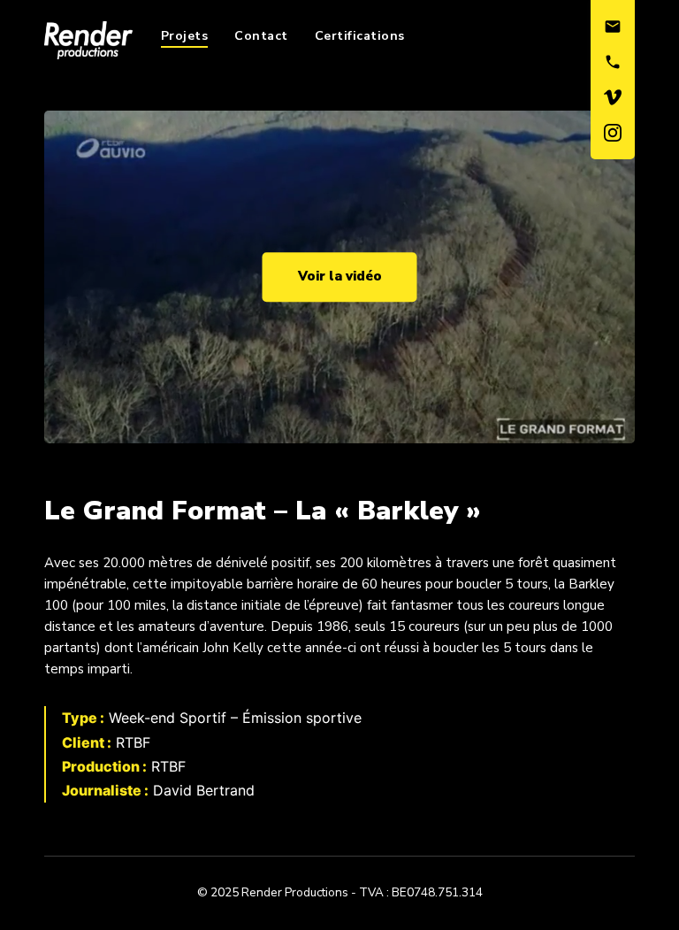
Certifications (360, 35)
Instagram (613, 133)
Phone (613, 62)
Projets (185, 35)
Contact (261, 35)
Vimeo (613, 97)
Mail (613, 26)
